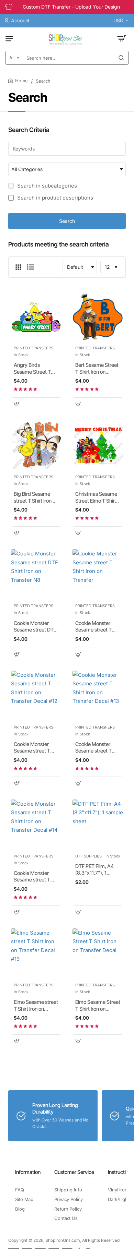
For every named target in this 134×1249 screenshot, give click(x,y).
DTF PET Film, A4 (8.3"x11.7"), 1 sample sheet (94, 870)
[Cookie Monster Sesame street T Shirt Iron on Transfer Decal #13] (97, 696)
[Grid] (18, 267)
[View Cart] (122, 38)
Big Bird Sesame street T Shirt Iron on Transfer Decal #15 (36, 497)
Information (28, 1172)
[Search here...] (121, 57)
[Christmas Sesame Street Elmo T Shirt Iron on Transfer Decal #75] (97, 445)
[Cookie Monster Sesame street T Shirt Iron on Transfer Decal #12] (36, 696)
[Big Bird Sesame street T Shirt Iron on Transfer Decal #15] (36, 445)
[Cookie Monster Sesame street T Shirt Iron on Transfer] (97, 574)
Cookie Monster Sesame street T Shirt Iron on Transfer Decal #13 (96, 748)
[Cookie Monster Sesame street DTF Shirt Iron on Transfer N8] (36, 574)
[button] (17, 404)
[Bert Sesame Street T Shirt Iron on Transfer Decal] (97, 316)
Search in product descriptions (54, 197)
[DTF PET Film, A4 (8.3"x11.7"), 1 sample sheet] (97, 825)
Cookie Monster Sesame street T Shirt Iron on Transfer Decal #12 (34, 748)
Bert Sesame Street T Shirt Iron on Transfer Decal (97, 368)
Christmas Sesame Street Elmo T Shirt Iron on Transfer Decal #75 (96, 497)
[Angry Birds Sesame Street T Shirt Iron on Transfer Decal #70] (36, 316)
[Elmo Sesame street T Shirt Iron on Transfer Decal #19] (36, 953)
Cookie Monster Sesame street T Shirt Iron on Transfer (93, 627)
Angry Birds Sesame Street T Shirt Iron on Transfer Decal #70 (35, 368)
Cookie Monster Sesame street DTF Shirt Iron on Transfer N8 (35, 627)
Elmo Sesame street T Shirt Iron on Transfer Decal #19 (36, 1005)
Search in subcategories (46, 185)
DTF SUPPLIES (88, 856)
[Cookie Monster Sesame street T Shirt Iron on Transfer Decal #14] (36, 825)
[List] (30, 267)
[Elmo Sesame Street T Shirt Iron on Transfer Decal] (97, 953)
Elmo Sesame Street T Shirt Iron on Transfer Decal (97, 1005)
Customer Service (74, 1172)
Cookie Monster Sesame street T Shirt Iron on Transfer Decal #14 (34, 877)
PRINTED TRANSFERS (33, 348)
